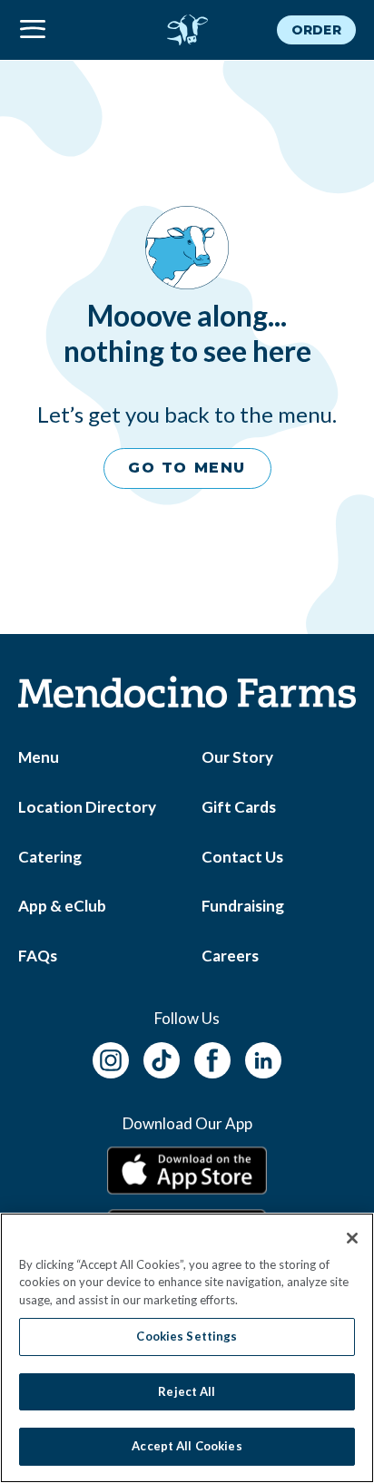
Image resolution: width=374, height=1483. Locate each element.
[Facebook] (212, 1057)
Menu (38, 756)
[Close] (352, 1238)
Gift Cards (239, 806)
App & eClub (62, 905)
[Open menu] (74, 30)
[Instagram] (111, 1057)
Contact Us (242, 856)
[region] (187, 1348)
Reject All (186, 1391)
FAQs (37, 955)
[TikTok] (161, 1057)
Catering (50, 856)
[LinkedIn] (263, 1057)
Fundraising (243, 905)
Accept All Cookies (186, 1446)
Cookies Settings (186, 1336)
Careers (230, 955)
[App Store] (187, 1170)
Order (316, 30)
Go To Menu (187, 467)
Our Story (237, 756)
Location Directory (87, 806)
